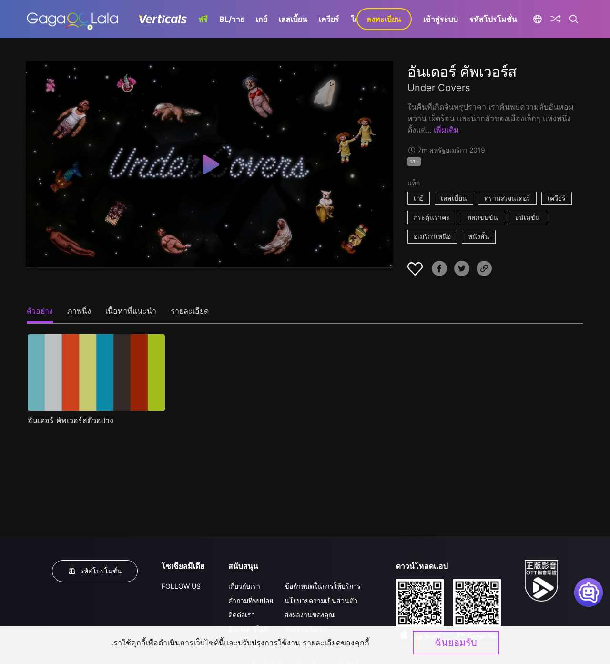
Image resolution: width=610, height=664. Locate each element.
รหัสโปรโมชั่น (493, 19)
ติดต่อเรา (241, 615)
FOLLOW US (181, 586)
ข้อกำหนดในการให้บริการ (323, 586)
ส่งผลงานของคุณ (310, 615)
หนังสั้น (478, 236)
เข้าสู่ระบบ (440, 19)
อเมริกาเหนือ (432, 236)
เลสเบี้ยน (293, 19)
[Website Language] (538, 19)
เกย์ (261, 19)
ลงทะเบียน (383, 19)
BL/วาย (231, 19)
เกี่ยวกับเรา (244, 586)
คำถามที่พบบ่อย (250, 600)
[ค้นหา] (574, 19)
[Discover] (556, 19)
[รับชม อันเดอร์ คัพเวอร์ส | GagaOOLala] (72, 19)
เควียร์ (329, 19)
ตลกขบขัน (482, 217)
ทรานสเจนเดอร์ (507, 198)
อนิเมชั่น (527, 217)
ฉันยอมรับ (456, 642)
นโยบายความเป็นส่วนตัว (321, 600)
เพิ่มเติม (446, 129)
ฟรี (203, 19)
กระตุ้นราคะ (432, 217)
